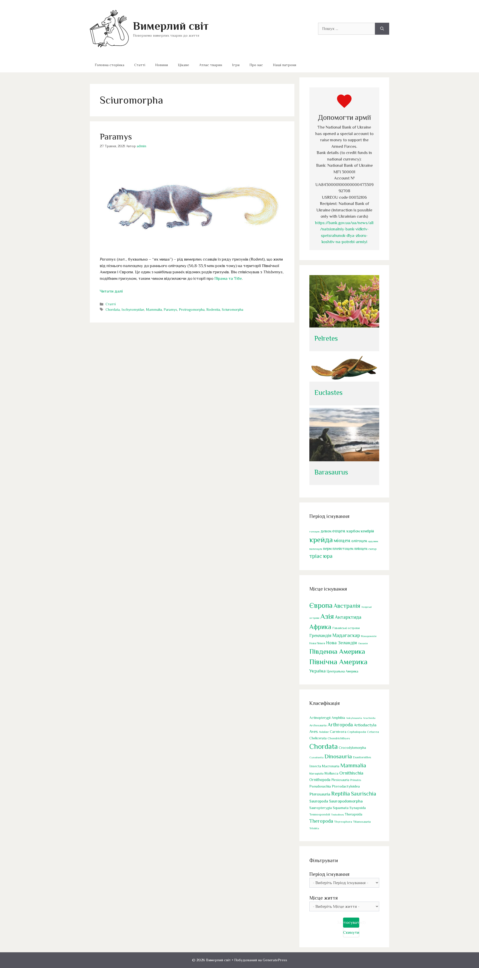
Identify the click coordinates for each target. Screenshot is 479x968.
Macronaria (330, 766)
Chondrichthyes (339, 738)
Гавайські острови (346, 628)
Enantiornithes (362, 757)
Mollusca (331, 773)
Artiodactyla (365, 725)
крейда (321, 540)
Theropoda (321, 821)
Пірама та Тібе (228, 278)
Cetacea (373, 732)
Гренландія (320, 635)
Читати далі (111, 291)
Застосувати (351, 922)
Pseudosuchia (320, 786)
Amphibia (338, 718)
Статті (139, 65)
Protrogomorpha (192, 310)
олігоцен (359, 541)
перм (327, 548)
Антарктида (348, 617)
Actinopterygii (320, 718)
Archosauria (318, 725)
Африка (320, 627)
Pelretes (326, 338)
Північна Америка (338, 662)
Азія (327, 616)
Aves (313, 731)
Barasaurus (331, 472)
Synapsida (358, 808)
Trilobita (314, 828)
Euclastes (328, 392)
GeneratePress (275, 960)
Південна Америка (337, 651)
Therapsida (353, 814)
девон (326, 531)
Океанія (363, 643)
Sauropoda (318, 801)
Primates (355, 780)
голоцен (314, 531)
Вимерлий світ (171, 25)
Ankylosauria (354, 717)
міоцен (342, 540)
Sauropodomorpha (346, 801)
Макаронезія (368, 636)
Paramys (116, 137)
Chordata (113, 310)
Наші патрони (284, 65)
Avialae (324, 732)
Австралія (347, 605)
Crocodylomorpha (352, 748)
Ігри (236, 65)
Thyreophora (343, 821)
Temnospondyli (319, 814)
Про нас (256, 65)
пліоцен (360, 548)
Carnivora (338, 731)
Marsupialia (316, 773)
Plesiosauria (340, 780)
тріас (315, 556)
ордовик (373, 541)
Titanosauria (362, 821)
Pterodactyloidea (346, 786)
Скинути (351, 932)
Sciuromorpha (232, 310)
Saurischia (363, 794)
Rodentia (213, 310)
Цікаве (183, 65)
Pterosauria (319, 794)
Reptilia (340, 793)
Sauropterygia (320, 808)
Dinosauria (338, 756)
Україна (317, 670)
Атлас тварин (210, 65)
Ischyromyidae (132, 310)
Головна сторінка (109, 65)
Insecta (315, 766)
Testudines (337, 814)
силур (372, 549)
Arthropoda (340, 724)
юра (328, 556)
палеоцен (315, 549)
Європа (321, 605)
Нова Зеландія (341, 642)
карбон (353, 531)
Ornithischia (351, 773)
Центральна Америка (342, 671)
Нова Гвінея (317, 643)
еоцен (338, 530)
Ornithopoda (319, 780)
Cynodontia (316, 757)
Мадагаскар (346, 635)
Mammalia (154, 310)
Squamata (341, 808)
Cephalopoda (356, 732)
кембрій (367, 531)
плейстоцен (343, 548)
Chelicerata (318, 738)
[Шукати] (382, 29)
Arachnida (369, 717)
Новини (161, 65)
